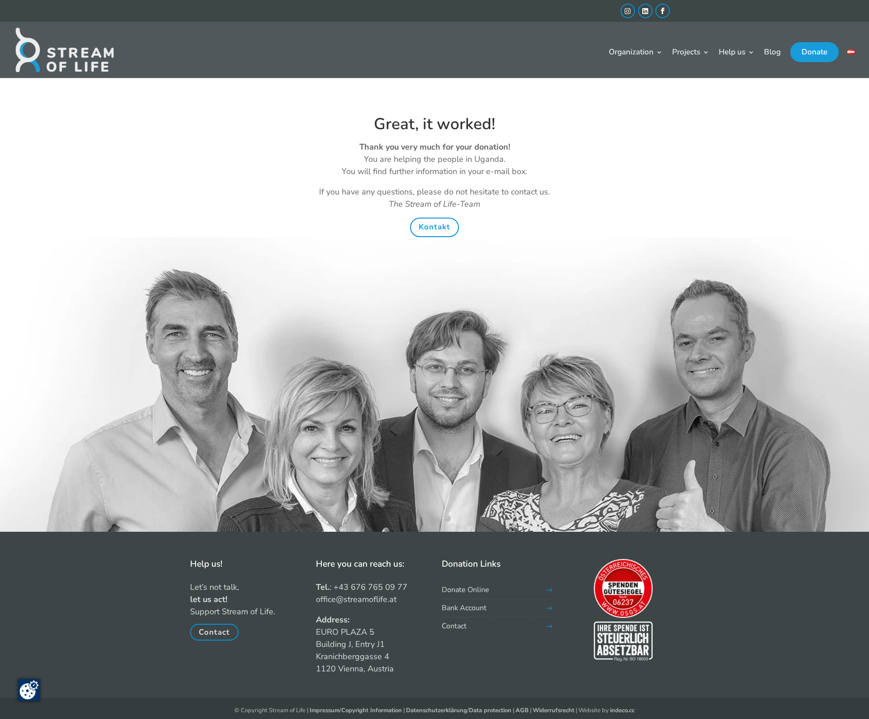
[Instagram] (628, 11)
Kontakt (434, 227)
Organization (631, 53)
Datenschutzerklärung (436, 710)
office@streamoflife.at (356, 599)
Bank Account (464, 608)
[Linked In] (645, 11)
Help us (732, 53)
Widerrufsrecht (553, 710)
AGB (522, 710)
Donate (814, 52)
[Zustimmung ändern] (29, 690)
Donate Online (465, 590)
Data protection (490, 710)
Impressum (324, 710)
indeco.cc (622, 710)
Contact (214, 632)
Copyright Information (371, 710)
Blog (772, 53)
